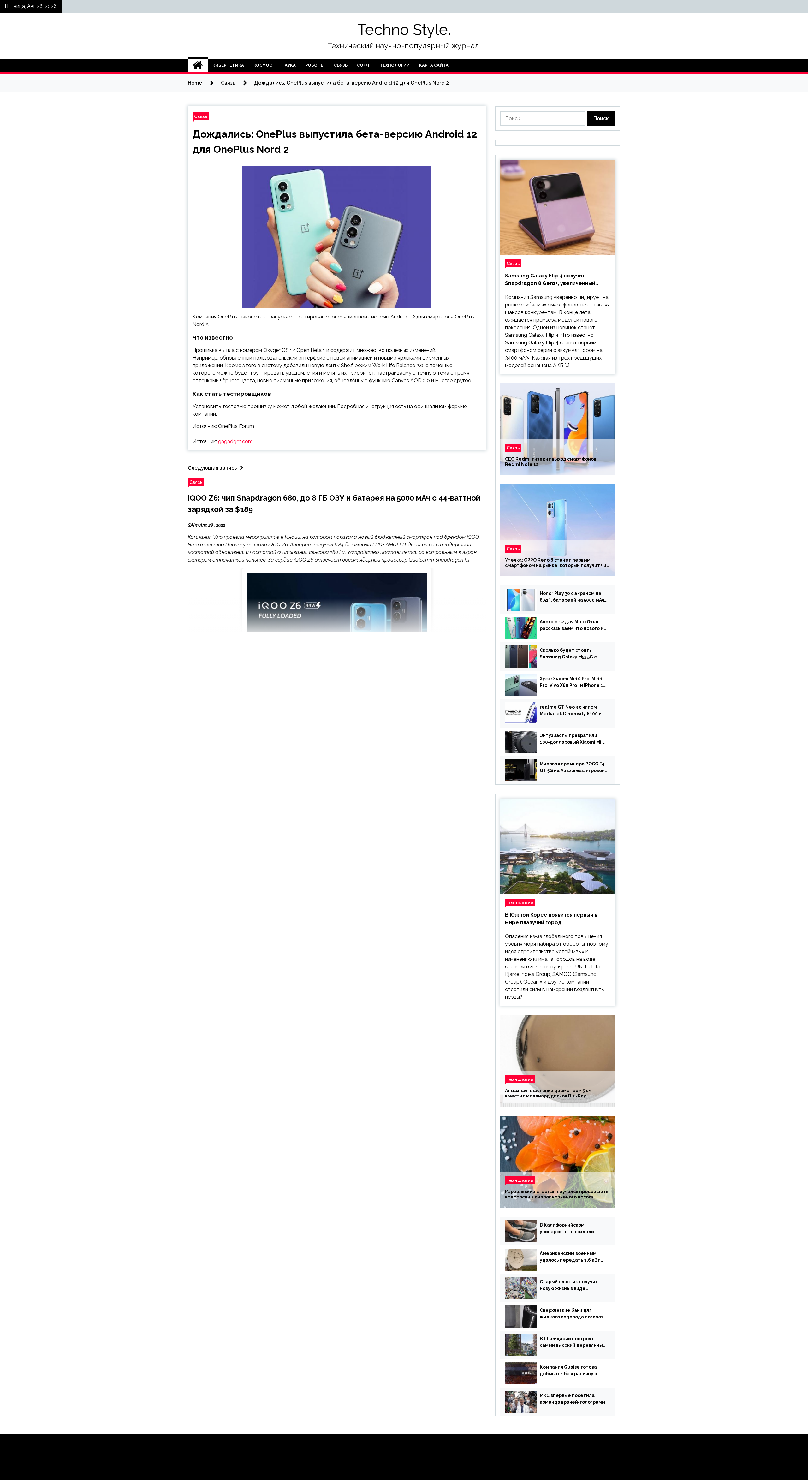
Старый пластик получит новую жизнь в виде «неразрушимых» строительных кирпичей (569, 1285)
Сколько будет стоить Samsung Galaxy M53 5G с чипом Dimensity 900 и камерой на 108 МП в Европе (572, 654)
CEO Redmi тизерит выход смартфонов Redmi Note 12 (550, 461)
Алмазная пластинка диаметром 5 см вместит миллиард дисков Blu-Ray (548, 1093)
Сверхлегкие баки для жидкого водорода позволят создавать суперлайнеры (573, 1314)
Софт (363, 65)
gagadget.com (235, 441)
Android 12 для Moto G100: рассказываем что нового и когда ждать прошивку (571, 625)
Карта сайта (434, 65)
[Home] (198, 65)
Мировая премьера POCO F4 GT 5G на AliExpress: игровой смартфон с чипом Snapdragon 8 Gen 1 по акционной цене (572, 767)
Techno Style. (404, 30)
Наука (289, 65)
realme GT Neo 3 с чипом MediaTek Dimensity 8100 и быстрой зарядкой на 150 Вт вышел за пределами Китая (572, 710)
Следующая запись (212, 468)
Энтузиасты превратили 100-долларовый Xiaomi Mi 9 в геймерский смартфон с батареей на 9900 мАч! (572, 739)
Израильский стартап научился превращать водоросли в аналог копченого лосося (557, 1194)
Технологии (395, 65)
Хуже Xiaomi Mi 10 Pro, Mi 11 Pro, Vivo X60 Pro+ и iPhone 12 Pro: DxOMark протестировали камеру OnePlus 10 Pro (573, 682)
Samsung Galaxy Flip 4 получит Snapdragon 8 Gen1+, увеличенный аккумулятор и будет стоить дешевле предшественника (555, 280)
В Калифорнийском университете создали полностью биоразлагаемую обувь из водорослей (573, 1228)
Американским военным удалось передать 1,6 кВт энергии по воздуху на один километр (572, 1257)
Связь (341, 65)
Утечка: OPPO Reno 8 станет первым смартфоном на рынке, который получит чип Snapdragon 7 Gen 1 (557, 562)
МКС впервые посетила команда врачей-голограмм (572, 1399)
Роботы (314, 65)
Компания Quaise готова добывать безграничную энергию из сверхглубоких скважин (570, 1370)
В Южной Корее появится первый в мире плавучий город (551, 918)
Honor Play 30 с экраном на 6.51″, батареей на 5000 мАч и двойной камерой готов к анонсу (572, 597)
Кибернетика (228, 65)
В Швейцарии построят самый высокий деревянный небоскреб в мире (573, 1342)
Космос (262, 65)
